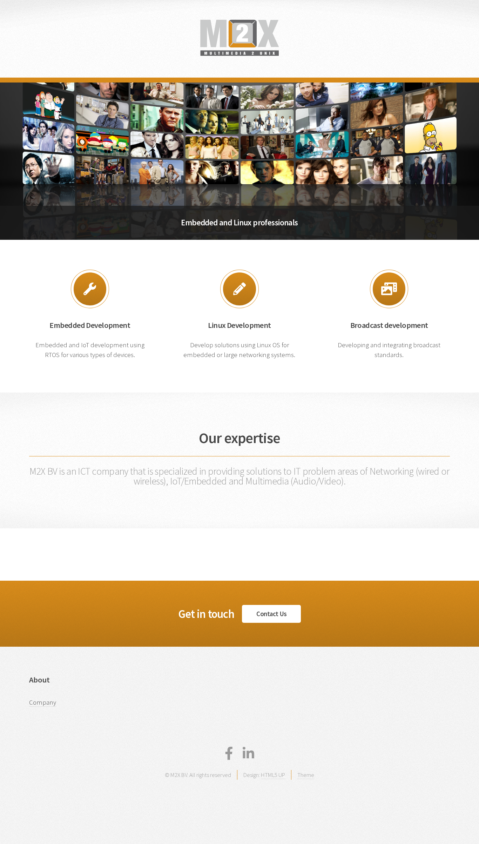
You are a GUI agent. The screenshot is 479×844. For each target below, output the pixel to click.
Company (42, 702)
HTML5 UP (273, 775)
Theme (305, 775)
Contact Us (271, 614)
